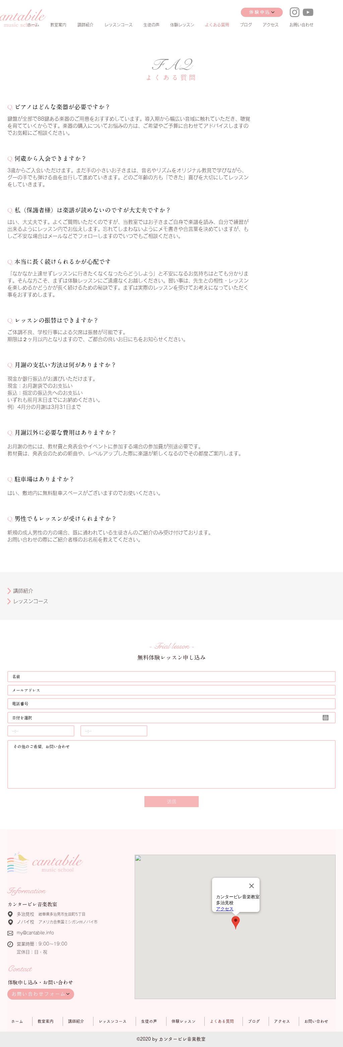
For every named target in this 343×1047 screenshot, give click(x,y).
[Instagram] (294, 12)
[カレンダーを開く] (325, 717)
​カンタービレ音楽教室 (32, 904)
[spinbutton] (41, 731)
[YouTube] (308, 12)
